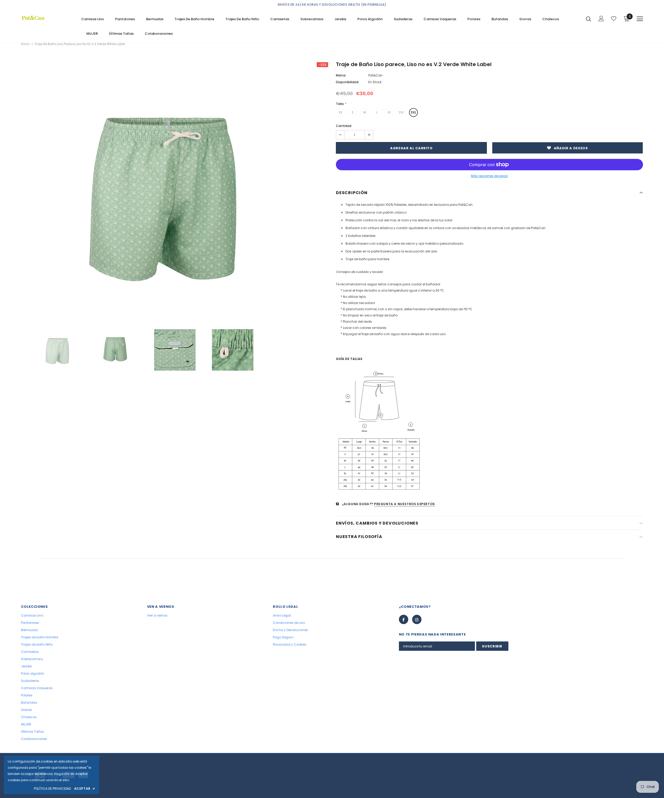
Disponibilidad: (347, 82)
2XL (401, 112)
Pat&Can (375, 75)
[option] (174, 191)
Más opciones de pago (489, 176)
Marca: (341, 75)
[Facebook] (403, 619)
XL (389, 112)
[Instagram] (416, 619)
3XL (413, 112)
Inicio (25, 44)
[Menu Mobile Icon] (640, 19)
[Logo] (47, 18)
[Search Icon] (588, 18)
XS (340, 112)
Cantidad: (344, 126)
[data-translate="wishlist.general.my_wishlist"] (613, 18)
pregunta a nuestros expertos (404, 504)
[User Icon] (601, 18)
